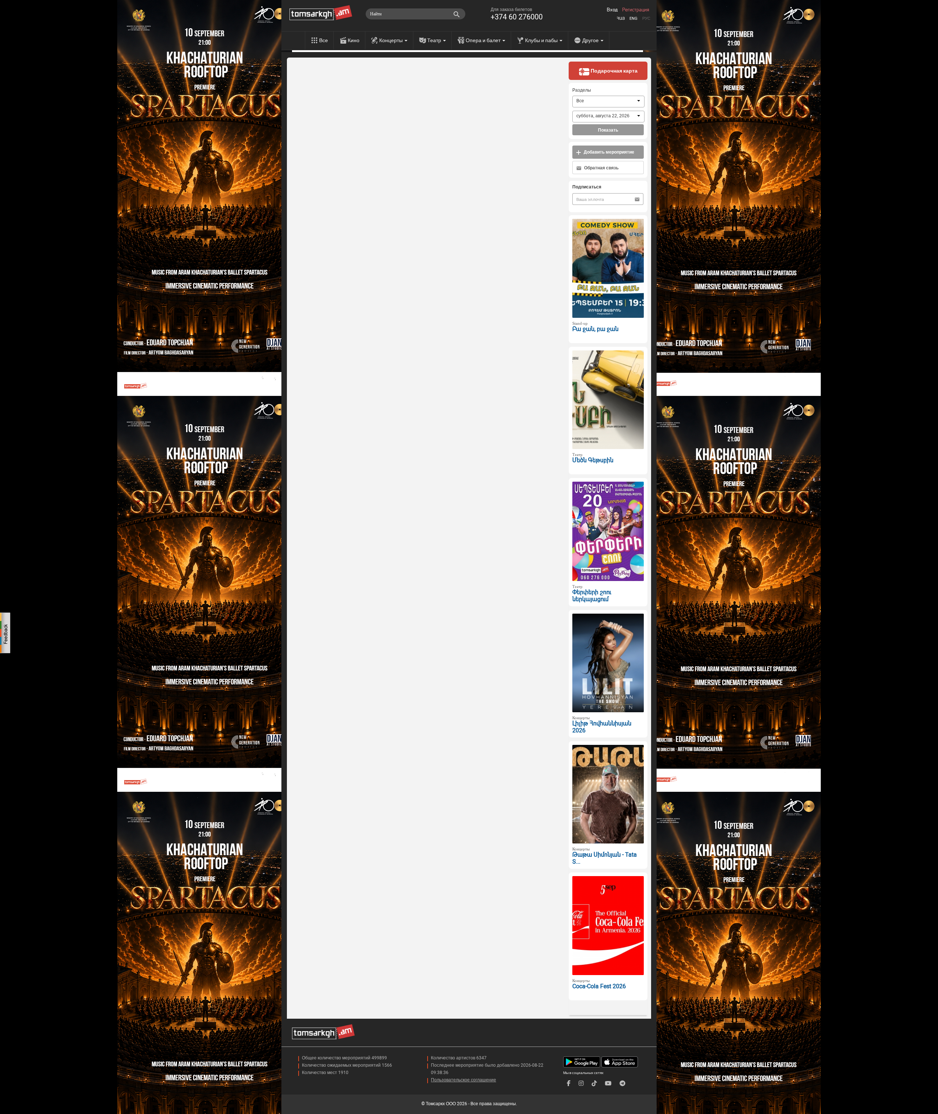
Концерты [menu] (391, 40)
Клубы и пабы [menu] (542, 40)
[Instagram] (581, 1083)
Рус (646, 18)
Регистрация (635, 10)
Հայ (621, 18)
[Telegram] (622, 1083)
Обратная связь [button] (600, 167)
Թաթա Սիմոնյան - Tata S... (604, 858)
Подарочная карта (614, 71)
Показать (608, 130)
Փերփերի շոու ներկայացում (591, 596)
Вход (612, 10)
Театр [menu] (434, 40)
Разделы (581, 90)
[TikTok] (594, 1083)
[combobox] (608, 101)
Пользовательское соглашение (463, 1079)
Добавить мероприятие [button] (608, 152)
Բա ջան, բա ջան (595, 329)
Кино (353, 40)
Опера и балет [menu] (484, 40)
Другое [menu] (591, 40)
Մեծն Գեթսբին (592, 460)
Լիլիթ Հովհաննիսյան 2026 (601, 727)
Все (323, 40)
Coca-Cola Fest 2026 (599, 986)
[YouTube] (608, 1083)
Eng (633, 18)
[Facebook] (568, 1083)
